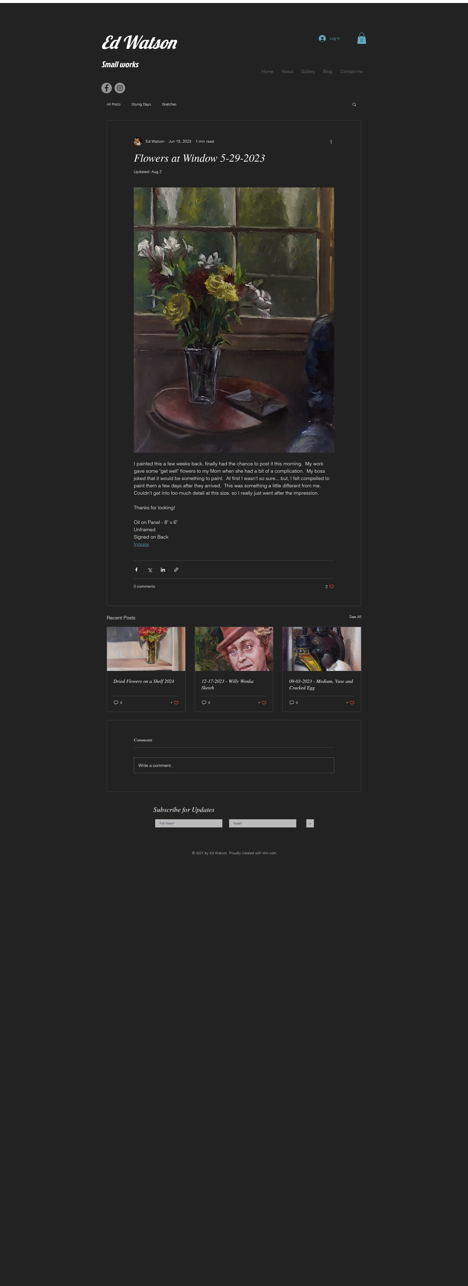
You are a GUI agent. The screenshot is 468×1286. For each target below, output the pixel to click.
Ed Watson (138, 42)
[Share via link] (176, 569)
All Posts (114, 104)
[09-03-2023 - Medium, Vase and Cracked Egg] (322, 649)
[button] (361, 38)
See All (355, 616)
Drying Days (141, 104)
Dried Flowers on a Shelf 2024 (143, 681)
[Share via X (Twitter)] (149, 569)
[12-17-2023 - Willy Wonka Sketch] (234, 649)
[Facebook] (106, 88)
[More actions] (331, 141)
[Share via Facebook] (136, 569)
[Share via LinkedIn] (162, 569)
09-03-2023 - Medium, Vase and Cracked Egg (321, 684)
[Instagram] (120, 88)
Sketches (169, 104)
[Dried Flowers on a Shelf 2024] (146, 649)
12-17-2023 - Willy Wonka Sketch (227, 684)
